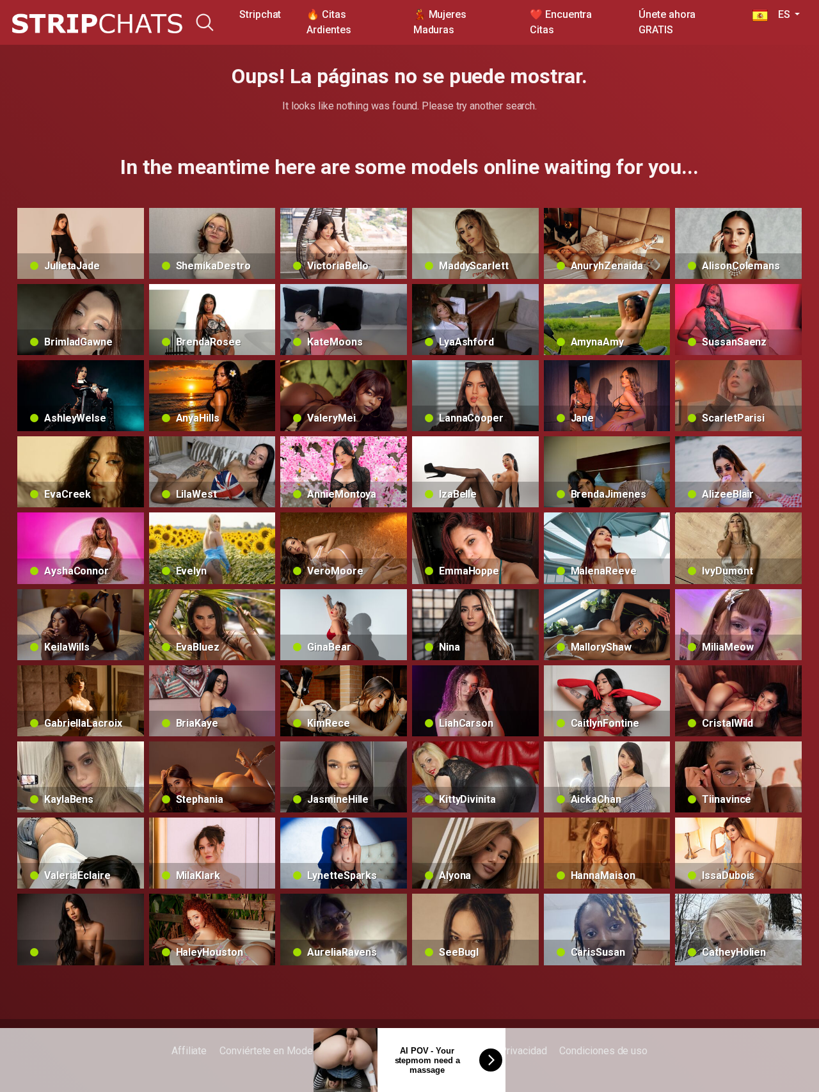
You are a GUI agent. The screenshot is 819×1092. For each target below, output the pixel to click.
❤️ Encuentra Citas (561, 22)
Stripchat (260, 14)
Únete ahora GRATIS (667, 22)
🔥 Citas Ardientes (328, 22)
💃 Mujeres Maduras (439, 22)
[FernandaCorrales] (80, 929)
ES (780, 14)
